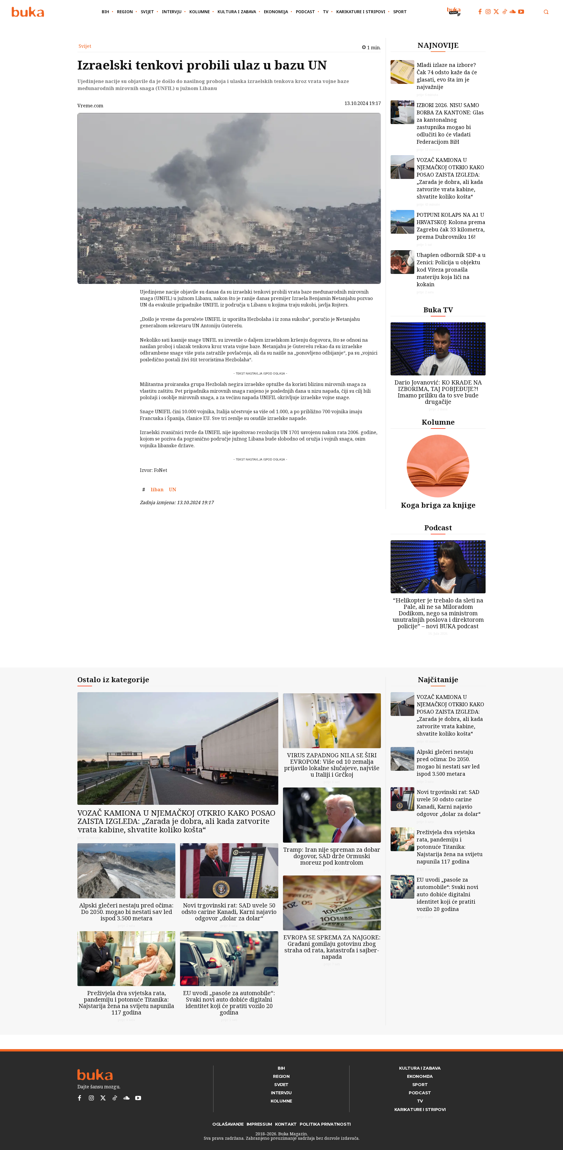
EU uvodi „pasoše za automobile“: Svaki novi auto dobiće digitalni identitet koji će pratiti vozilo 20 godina (229, 1002)
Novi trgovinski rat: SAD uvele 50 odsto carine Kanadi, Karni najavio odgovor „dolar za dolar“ (229, 911)
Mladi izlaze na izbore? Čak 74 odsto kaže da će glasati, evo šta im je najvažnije (447, 75)
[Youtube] (521, 12)
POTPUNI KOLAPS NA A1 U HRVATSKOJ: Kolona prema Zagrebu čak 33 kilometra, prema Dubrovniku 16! (451, 225)
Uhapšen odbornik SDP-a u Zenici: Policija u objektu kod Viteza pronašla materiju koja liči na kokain (451, 269)
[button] (546, 11)
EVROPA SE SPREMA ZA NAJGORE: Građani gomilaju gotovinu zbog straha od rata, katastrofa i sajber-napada (332, 947)
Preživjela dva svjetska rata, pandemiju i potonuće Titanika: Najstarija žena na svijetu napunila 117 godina (126, 1002)
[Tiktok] (505, 12)
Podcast (438, 527)
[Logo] (28, 12)
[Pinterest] (124, 322)
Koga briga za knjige (438, 505)
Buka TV (438, 309)
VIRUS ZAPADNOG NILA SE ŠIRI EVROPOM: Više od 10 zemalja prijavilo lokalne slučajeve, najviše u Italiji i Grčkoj (331, 764)
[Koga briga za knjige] (438, 466)
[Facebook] (480, 12)
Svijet (85, 46)
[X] (124, 308)
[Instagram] (488, 12)
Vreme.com (90, 105)
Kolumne (438, 422)
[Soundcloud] (513, 12)
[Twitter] (496, 12)
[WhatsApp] (124, 336)
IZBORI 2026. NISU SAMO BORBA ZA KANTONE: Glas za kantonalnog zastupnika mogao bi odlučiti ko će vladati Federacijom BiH (450, 123)
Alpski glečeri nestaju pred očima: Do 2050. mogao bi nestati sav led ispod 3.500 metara (126, 911)
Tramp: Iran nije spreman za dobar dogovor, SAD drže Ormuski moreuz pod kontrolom (331, 856)
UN (172, 489)
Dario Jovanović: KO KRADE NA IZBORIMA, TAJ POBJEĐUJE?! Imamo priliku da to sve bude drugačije (438, 392)
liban (157, 489)
